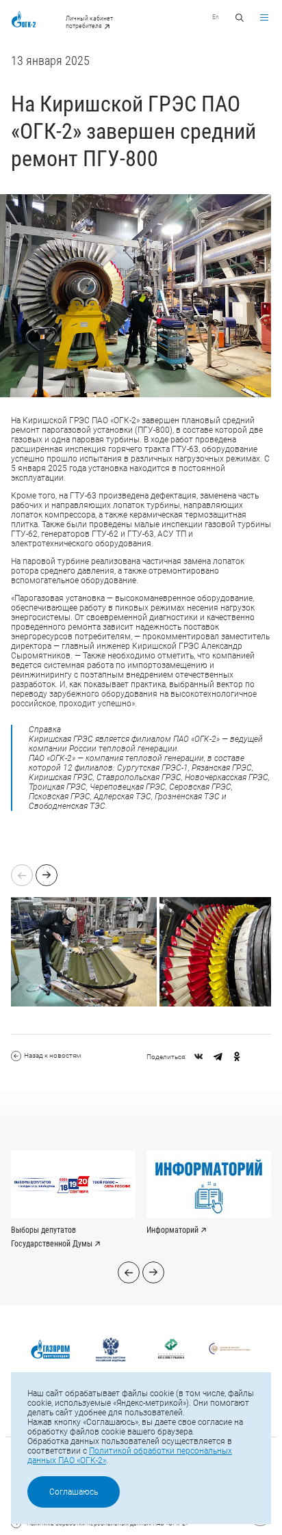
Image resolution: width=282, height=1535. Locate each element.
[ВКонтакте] (198, 1056)
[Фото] (85, 951)
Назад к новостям (52, 1055)
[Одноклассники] (237, 1056)
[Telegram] (218, 1056)
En (215, 17)
